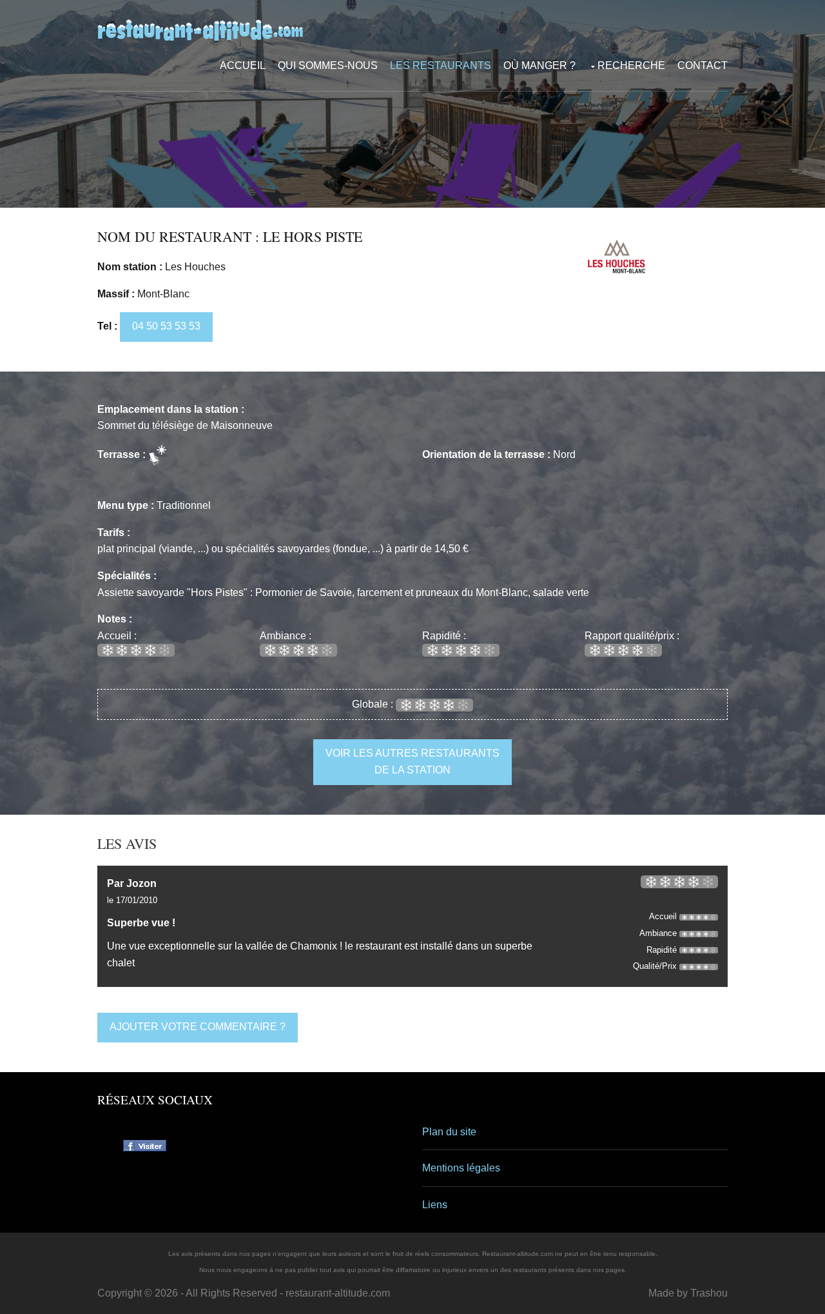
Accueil (243, 65)
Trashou (709, 1293)
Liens (434, 1204)
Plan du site (449, 1131)
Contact (702, 65)
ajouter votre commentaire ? (198, 1026)
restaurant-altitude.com (338, 1293)
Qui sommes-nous (328, 65)
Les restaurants (440, 65)
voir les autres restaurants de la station (412, 761)
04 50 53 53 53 (166, 326)
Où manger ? (539, 65)
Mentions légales (461, 1167)
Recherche (631, 65)
